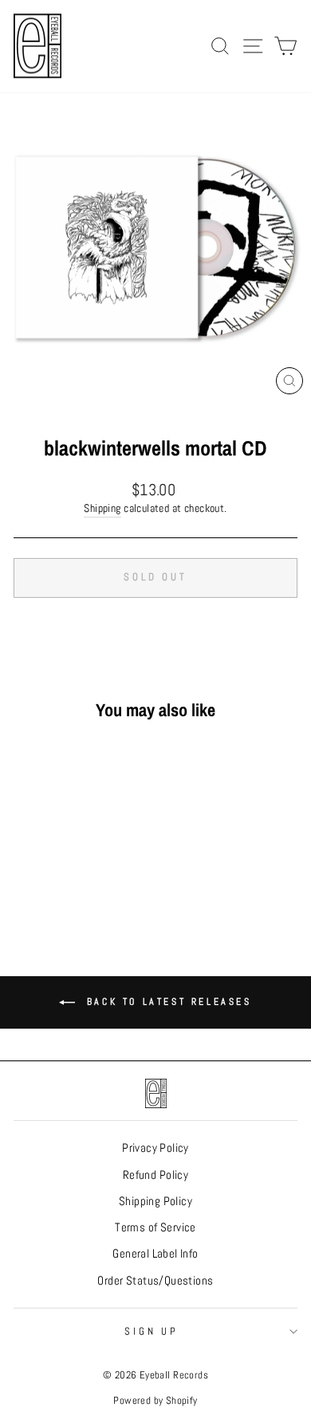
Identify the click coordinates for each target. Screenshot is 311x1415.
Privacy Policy (155, 1148)
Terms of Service (155, 1227)
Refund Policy (155, 1175)
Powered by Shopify (155, 1400)
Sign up (151, 1331)
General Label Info (155, 1254)
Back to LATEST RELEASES (166, 1001)
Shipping (102, 508)
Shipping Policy (155, 1201)
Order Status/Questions (155, 1281)
